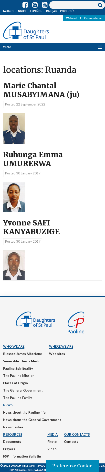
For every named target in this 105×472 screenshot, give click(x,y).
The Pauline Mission (18, 376)
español (36, 11)
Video (51, 449)
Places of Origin (15, 383)
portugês (67, 11)
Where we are (61, 346)
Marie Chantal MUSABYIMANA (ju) (41, 90)
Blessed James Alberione (22, 354)
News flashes (13, 427)
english (22, 11)
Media (52, 434)
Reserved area (93, 17)
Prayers (9, 449)
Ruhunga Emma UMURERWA (33, 159)
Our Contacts (77, 434)
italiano (8, 11)
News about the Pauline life (24, 412)
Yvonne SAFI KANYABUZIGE (31, 227)
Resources (12, 434)
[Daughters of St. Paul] (26, 29)
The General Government (23, 390)
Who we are (13, 346)
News (8, 405)
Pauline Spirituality (18, 368)
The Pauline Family (17, 398)
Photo (52, 442)
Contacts (71, 442)
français (51, 11)
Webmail (71, 17)
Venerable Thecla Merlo (21, 361)
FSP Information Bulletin (22, 456)
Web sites (57, 354)
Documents (12, 442)
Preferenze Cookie (72, 466)
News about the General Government (32, 420)
